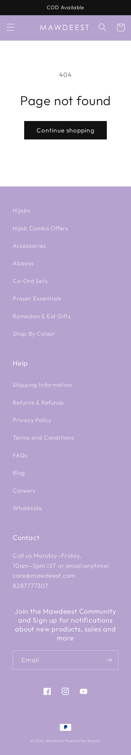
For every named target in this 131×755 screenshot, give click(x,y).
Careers (24, 490)
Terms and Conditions (43, 437)
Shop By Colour (34, 333)
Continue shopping (65, 130)
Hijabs (22, 210)
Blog (19, 472)
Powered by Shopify (82, 740)
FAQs (20, 455)
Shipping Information (42, 384)
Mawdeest (55, 740)
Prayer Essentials (37, 298)
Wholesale (27, 508)
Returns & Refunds (38, 402)
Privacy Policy (32, 420)
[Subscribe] (109, 660)
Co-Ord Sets (30, 281)
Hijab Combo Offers (40, 228)
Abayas (23, 263)
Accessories (29, 245)
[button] (10, 27)
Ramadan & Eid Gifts (42, 316)
